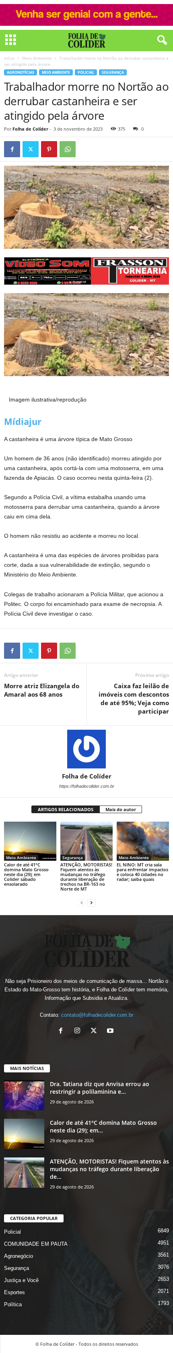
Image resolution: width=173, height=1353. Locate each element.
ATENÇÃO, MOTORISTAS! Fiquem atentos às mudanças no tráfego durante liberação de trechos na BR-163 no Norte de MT (86, 877)
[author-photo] (86, 749)
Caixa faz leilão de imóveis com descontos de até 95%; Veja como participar (134, 698)
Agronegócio (18, 1256)
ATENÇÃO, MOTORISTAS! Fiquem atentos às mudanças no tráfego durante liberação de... (109, 1168)
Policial (86, 72)
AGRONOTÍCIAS (20, 72)
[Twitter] (31, 149)
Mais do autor (120, 809)
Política (13, 1304)
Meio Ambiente (36, 58)
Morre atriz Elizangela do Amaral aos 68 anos (41, 690)
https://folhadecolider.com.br (86, 786)
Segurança (113, 72)
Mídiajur (22, 421)
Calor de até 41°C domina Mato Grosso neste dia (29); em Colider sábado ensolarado (26, 874)
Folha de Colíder (30, 129)
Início (9, 58)
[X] (95, 1031)
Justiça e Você (21, 1280)
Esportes (14, 1292)
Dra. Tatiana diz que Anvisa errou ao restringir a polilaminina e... (99, 1087)
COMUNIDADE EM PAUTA (36, 1244)
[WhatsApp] (68, 149)
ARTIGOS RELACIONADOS (65, 809)
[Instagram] (79, 1031)
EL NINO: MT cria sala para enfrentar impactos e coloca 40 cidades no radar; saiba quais (142, 872)
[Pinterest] (49, 149)
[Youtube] (111, 1031)
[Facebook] (12, 149)
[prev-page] (82, 902)
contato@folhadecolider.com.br (97, 1015)
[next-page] (91, 902)
